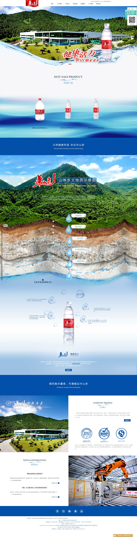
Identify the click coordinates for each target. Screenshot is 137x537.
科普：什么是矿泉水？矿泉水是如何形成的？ (35, 487)
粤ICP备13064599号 (62, 527)
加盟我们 (83, 3)
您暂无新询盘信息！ (107, 1)
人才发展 (90, 3)
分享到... (133, 14)
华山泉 (132, 9)
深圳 (70, 528)
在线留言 (133, 11)
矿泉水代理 (77, 525)
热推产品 (54, 528)
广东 (80, 528)
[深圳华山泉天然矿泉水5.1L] (40, 109)
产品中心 (67, 3)
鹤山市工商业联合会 (49, 518)
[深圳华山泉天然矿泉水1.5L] (68, 109)
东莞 (66, 528)
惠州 (64, 528)
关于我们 (60, 3)
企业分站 (92, 1)
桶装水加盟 (82, 525)
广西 (77, 528)
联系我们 (98, 3)
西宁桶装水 (60, 518)
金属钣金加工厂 (66, 518)
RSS (100, 1)
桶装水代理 (88, 525)
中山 (82, 528)
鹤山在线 (33, 518)
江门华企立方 (55, 518)
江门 (84, 528)
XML (102, 1)
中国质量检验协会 (41, 518)
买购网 (36, 518)
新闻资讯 (75, 3)
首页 (52, 3)
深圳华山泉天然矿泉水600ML (96, 128)
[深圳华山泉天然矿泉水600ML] (96, 109)
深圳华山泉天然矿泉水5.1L (39, 128)
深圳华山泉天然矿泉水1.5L (68, 128)
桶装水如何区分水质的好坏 (35, 473)
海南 (75, 528)
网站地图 (96, 1)
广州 (73, 528)
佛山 (68, 528)
